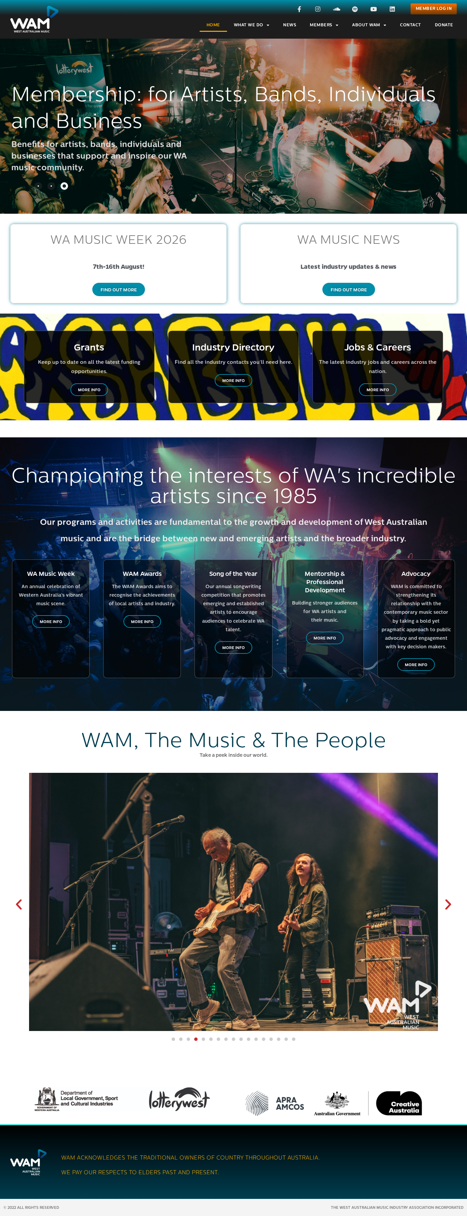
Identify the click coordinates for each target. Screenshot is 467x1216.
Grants (89, 347)
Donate (444, 25)
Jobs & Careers (377, 347)
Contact (410, 25)
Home (213, 25)
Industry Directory (233, 347)
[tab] (38, 186)
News (289, 25)
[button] (19, 904)
